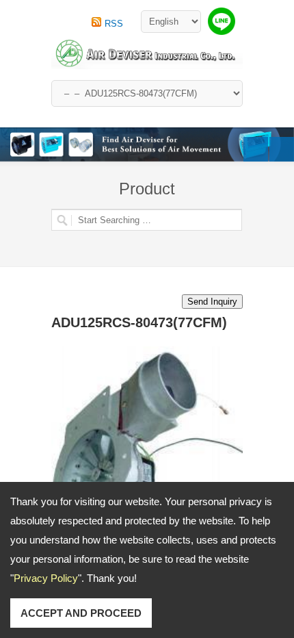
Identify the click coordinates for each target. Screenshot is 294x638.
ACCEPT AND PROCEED (81, 613)
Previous (255, 149)
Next (281, 149)
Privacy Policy (46, 578)
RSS (114, 23)
